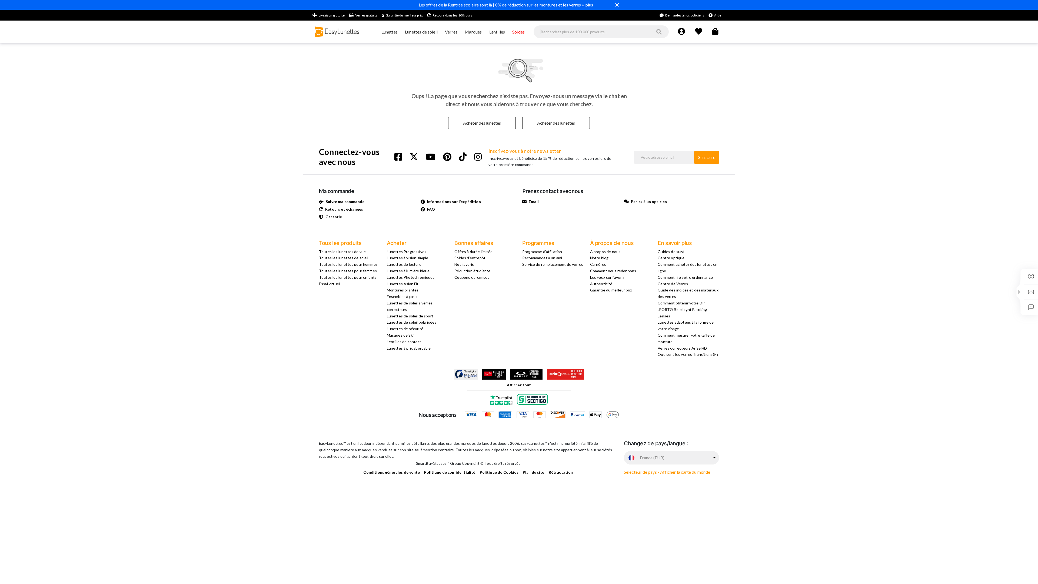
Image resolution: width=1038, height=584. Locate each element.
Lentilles (497, 31)
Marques (473, 31)
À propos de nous (605, 251)
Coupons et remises (471, 277)
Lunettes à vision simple (407, 258)
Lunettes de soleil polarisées (412, 322)
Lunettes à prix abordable (409, 348)
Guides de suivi (671, 251)
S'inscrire (706, 157)
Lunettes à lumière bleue (408, 270)
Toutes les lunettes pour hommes (348, 264)
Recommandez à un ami (542, 258)
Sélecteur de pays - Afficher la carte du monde (667, 471)
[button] (1019, 292)
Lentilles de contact (404, 341)
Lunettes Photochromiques (411, 277)
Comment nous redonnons (613, 270)
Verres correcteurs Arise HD (682, 348)
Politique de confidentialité (449, 472)
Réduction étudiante (472, 270)
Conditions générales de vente (391, 472)
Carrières (598, 264)
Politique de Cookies (499, 472)
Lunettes (389, 31)
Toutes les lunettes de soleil (343, 258)
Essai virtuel (329, 283)
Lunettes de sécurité (405, 328)
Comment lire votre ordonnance (685, 277)
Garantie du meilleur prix (611, 290)
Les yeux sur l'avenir (607, 277)
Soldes (518, 31)
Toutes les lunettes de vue (342, 251)
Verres (451, 31)
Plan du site (533, 472)
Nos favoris (464, 264)
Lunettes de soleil (421, 31)
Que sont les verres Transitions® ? (688, 354)
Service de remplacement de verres (552, 264)
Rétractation (561, 472)
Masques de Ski (400, 335)
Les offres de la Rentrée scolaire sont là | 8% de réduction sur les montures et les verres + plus (506, 5)
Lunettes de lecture (404, 264)
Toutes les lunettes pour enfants (348, 277)
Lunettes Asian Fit (403, 283)
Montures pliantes (403, 290)
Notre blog (599, 258)
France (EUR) (652, 457)
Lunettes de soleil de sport (410, 316)
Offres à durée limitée (473, 251)
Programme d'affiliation (542, 251)
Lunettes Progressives (406, 251)
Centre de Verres (673, 283)
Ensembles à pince (403, 296)
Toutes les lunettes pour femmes (348, 270)
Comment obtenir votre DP (681, 303)
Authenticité (601, 283)
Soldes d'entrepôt (469, 258)
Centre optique (671, 258)
